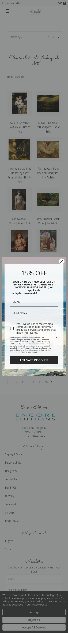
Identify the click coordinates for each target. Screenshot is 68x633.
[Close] (62, 261)
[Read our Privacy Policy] (56, 338)
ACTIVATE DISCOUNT (34, 360)
